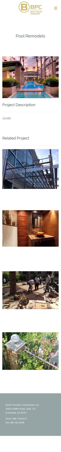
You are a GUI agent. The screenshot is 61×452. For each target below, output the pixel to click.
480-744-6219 (20, 418)
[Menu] (55, 8)
